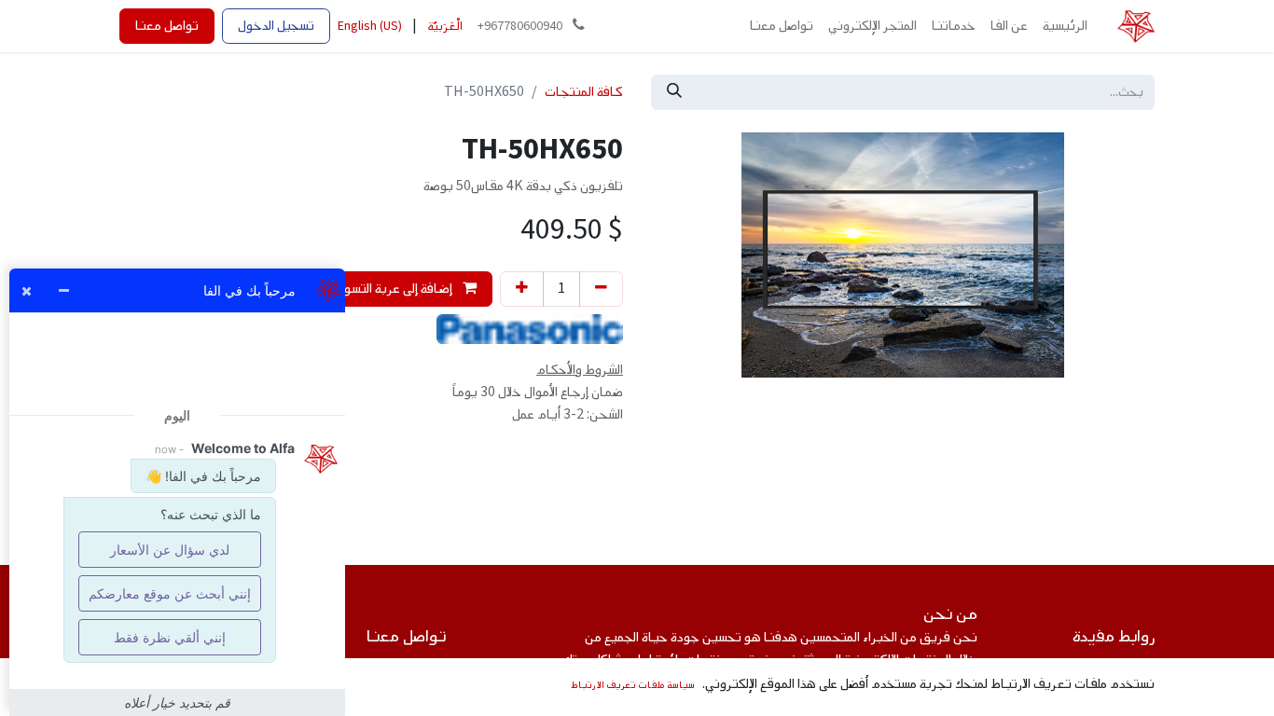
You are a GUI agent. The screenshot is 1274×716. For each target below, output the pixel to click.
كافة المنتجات (584, 92)
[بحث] (674, 92)
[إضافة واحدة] (522, 289)
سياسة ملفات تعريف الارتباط (633, 685)
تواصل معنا (167, 25)
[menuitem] (1065, 26)
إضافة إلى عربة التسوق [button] (394, 288)
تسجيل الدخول (276, 25)
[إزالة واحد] (601, 289)
